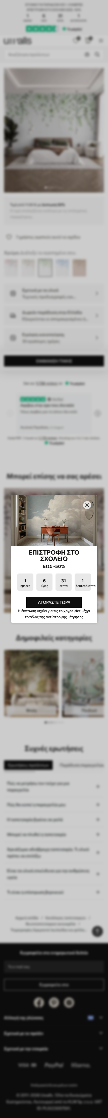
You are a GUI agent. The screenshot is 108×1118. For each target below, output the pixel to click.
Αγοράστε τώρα (54, 602)
